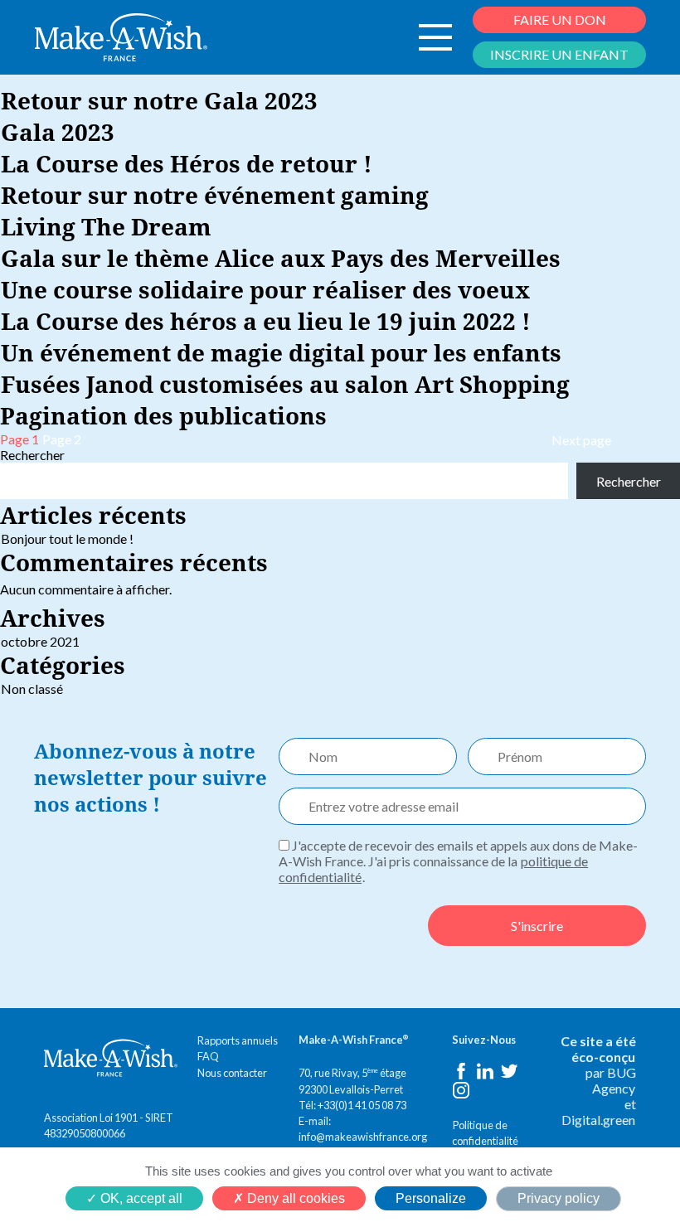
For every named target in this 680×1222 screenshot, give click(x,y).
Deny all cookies (294, 1198)
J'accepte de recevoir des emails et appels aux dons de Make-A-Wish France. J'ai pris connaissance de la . (458, 861)
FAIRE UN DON (559, 19)
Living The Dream (106, 226)
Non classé (32, 688)
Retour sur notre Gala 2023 (159, 100)
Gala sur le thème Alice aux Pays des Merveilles (281, 258)
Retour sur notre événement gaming (215, 195)
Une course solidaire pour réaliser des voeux (265, 289)
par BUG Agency (610, 1080)
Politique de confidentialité (485, 1132)
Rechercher (32, 455)
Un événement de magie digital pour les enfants (281, 352)
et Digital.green (598, 1111)
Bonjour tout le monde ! (67, 538)
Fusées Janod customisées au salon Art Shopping (285, 384)
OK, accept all (139, 1198)
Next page (581, 440)
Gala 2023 (57, 132)
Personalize (431, 1198)
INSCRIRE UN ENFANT (559, 54)
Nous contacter (232, 1072)
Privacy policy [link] (558, 1198)
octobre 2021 (40, 641)
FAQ (208, 1056)
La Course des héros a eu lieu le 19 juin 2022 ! (266, 321)
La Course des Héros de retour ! (186, 163)
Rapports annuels (237, 1040)
